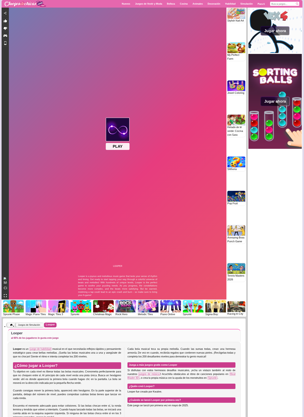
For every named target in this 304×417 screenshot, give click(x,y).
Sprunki (212, 378)
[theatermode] (5, 284)
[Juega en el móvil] (5, 44)
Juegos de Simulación (29, 325)
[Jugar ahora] (275, 52)
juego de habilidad (40, 349)
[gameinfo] (5, 36)
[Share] (5, 13)
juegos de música (149, 374)
